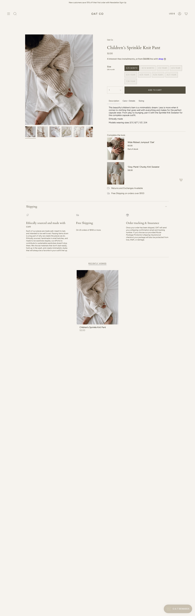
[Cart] (186, 13)
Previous (25, 80)
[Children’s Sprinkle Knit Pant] (97, 297)
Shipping (31, 206)
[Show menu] (8, 13)
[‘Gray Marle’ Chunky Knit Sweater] (115, 173)
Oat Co (110, 40)
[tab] (114, 101)
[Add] (181, 180)
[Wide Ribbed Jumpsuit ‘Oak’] (115, 149)
